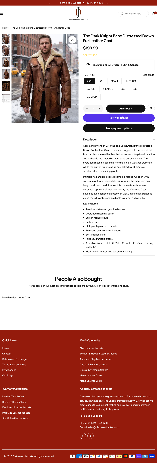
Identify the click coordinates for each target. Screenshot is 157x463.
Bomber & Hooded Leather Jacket (98, 353)
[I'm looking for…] (122, 14)
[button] (49, 3)
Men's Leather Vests (91, 380)
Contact (6, 353)
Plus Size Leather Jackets (16, 412)
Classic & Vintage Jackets (94, 369)
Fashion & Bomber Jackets (16, 407)
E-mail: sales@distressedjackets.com (100, 427)
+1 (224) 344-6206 (93, 2)
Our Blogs (7, 375)
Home (5, 27)
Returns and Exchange (14, 359)
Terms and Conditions (14, 364)
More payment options (119, 128)
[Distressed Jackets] (78, 13)
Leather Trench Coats (14, 396)
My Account (9, 369)
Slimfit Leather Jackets (15, 418)
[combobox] (133, 14)
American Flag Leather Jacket (96, 359)
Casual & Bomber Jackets (93, 364)
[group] (44, 78)
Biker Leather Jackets (91, 348)
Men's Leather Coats (91, 375)
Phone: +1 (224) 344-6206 (94, 423)
